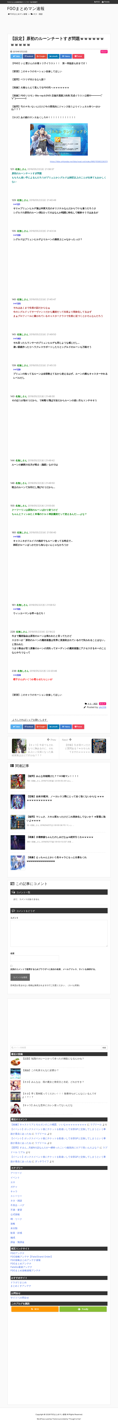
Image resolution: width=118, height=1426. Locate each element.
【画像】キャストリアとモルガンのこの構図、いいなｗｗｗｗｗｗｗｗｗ (48, 1124)
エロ (13, 1182)
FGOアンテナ (17, 1253)
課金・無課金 (17, 1242)
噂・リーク (16, 1219)
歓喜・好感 (16, 1232)
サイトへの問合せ (20, 1297)
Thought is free (74, 1419)
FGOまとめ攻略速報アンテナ (26, 1270)
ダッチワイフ (42, 1161)
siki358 (102, 707)
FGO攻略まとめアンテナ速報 (26, 1260)
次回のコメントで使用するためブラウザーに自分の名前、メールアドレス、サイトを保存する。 (53, 969)
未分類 (14, 1228)
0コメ (104, 51)
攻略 (13, 1223)
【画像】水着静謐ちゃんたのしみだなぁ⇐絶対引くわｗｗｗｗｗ (60, 837)
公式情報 (15, 1214)
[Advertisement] (59, 23)
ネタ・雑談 (92, 703)
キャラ (14, 1191)
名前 (12, 953)
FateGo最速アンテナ (21, 1267)
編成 (13, 1237)
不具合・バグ (17, 1205)
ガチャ (14, 1186)
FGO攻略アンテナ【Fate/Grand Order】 (32, 1256)
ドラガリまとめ (19, 1282)
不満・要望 (16, 1209)
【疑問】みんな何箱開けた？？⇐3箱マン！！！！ (53, 776)
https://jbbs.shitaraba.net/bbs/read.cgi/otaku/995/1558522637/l (79, 161)
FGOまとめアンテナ (21, 1263)
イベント (15, 1177)
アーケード (16, 1172)
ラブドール (96, 1124)
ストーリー (16, 1196)
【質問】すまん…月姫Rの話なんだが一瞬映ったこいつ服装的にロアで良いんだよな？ (55, 1147)
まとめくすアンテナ (21, 1285)
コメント (14, 917)
